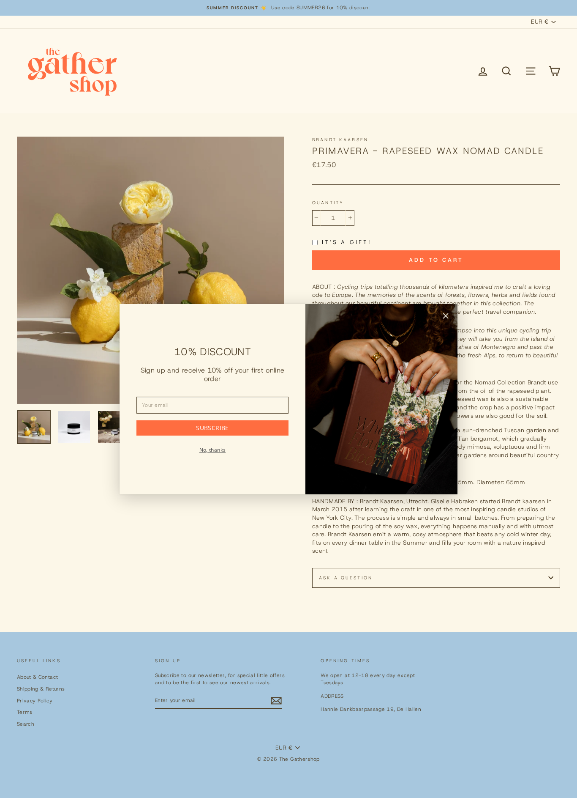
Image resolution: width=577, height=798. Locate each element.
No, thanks (212, 449)
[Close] (445, 317)
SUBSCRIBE (212, 428)
